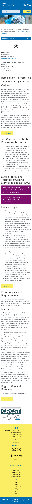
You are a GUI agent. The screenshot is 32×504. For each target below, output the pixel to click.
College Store (16, 491)
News (16, 482)
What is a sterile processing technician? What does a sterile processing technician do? (13, 189)
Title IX (27, 500)
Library (16, 493)
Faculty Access (16, 470)
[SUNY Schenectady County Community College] (12, 5)
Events (16, 484)
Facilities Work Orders (16, 476)
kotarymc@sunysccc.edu (8, 59)
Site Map (16, 501)
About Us (11, 29)
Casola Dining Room (16, 489)
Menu (26, 4)
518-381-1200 (16, 459)
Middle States (16, 468)
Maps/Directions (16, 440)
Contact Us (16, 462)
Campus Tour (16, 442)
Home (4, 29)
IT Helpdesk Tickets (16, 474)
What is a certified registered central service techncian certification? (12, 199)
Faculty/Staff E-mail (16, 472)
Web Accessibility (19, 500)
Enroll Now (7, 133)
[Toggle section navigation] (28, 38)
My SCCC (27, 12)
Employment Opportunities (16, 487)
